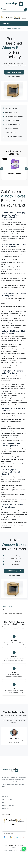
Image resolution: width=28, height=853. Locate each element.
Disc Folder (5, 802)
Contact (22, 850)
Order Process (7, 606)
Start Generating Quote (14, 72)
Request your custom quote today (11, 522)
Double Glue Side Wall (8, 805)
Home (2, 28)
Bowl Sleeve (5, 796)
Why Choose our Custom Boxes (12, 613)
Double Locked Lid (7, 808)
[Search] (25, 9)
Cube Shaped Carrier (7, 799)
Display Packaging (18, 28)
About (5, 850)
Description (6, 609)
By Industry (9, 28)
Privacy (11, 850)
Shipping (16, 850)
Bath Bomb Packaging (14, 173)
